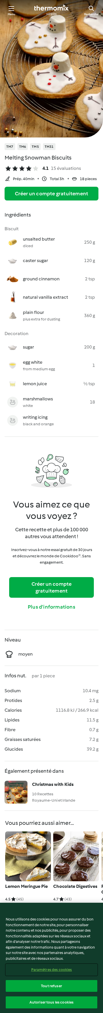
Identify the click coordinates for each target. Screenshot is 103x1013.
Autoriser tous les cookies (51, 1002)
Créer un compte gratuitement (51, 193)
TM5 (35, 147)
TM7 (9, 147)
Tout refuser (51, 986)
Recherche (91, 14)
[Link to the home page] (51, 10)
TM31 (49, 147)
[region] (51, 958)
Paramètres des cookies (51, 969)
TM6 (22, 147)
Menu (11, 14)
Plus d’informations (51, 607)
